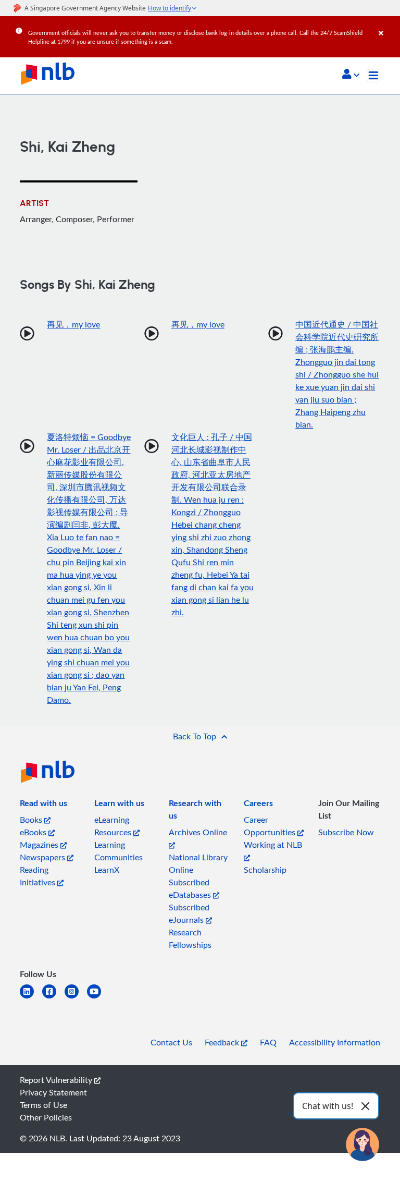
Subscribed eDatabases (191, 888)
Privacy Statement (53, 1092)
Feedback (223, 1042)
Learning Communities (118, 851)
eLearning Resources (113, 826)
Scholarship (265, 869)
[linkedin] (31, 997)
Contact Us (171, 1042)
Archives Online (198, 832)
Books (32, 819)
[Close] (387, 26)
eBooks (34, 832)
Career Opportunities (270, 826)
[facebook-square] (53, 997)
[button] (350, 75)
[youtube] (98, 997)
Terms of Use (43, 1105)
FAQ (268, 1042)
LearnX (106, 869)
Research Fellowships (190, 939)
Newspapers (43, 857)
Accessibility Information (334, 1042)
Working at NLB (273, 844)
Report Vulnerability (57, 1080)
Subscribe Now (346, 832)
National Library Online (198, 863)
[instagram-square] (76, 997)
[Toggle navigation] (373, 75)
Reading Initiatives (38, 876)
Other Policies (46, 1117)
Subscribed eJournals (189, 913)
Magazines (40, 844)
